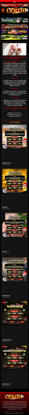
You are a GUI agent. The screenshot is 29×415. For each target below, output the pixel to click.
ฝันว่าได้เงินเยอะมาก (6, 163)
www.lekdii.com (21, 413)
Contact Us (18, 411)
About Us (23, 411)
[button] (14, 2)
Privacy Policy (13, 411)
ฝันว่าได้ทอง (5, 207)
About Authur (6, 411)
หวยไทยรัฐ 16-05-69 (7, 340)
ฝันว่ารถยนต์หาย (6, 295)
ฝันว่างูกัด (4, 251)
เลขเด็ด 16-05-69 (6, 384)
